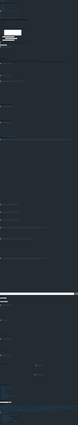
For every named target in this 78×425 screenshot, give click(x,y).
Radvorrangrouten (57, 409)
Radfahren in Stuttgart (5, 387)
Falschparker (21, 407)
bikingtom (3, 393)
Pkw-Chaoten (36, 409)
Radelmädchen (4, 394)
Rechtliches (62, 409)
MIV (68, 407)
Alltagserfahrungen (10, 406)
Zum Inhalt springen (3, 0)
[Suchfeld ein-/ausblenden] (0, 10)
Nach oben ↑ (12, 423)
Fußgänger (30, 407)
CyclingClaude (4, 390)
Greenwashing (40, 407)
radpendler (3, 386)
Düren (74, 406)
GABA (3, 389)
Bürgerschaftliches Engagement (58, 406)
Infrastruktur (47, 407)
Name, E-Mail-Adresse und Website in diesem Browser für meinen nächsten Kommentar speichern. (15, 41)
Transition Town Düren (5, 395)
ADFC (2, 406)
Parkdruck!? (3, 414)
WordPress (15, 422)
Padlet (3, 6)
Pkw (29, 409)
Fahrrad (3, 407)
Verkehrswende (35, 410)
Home (3, 5)
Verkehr (13, 410)
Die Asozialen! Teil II (5, 420)
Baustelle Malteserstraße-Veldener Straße (7, 417)
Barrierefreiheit (19, 406)
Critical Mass (68, 406)
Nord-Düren (7, 409)
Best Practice (24, 406)
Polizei (48, 409)
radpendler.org (2, 1)
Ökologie (55, 410)
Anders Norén (7, 423)
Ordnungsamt (13, 409)
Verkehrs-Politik (23, 410)
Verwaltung (44, 410)
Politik (43, 409)
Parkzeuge (19, 409)
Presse (52, 409)
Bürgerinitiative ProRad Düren (43, 406)
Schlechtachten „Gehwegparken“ (6, 419)
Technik (72, 409)
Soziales (67, 409)
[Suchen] (76, 294)
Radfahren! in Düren (5, 397)
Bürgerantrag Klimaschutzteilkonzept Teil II (8, 418)
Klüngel (55, 407)
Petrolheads (25, 409)
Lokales (61, 407)
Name (1, 36)
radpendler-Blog (6, 412)
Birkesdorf (29, 406)
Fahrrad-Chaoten (10, 407)
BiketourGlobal (4, 392)
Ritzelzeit (3, 391)
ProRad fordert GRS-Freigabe (6, 416)
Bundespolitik (34, 406)
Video (50, 410)
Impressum (3, 8)
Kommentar (2, 35)
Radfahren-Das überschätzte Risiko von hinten (8, 396)
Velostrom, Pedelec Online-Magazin (7, 388)
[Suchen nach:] (4, 402)
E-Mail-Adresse (2, 38)
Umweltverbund (6, 410)
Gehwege (35, 407)
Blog (2, 4)
